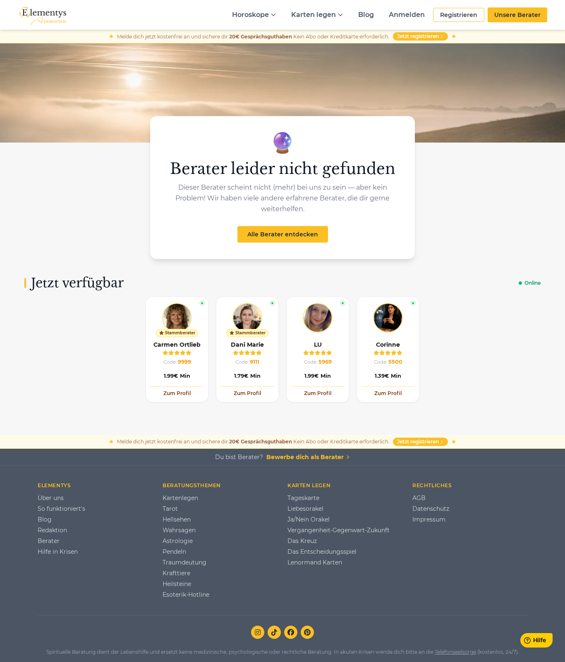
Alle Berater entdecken (282, 234)
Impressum (428, 519)
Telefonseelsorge (455, 652)
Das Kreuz (302, 541)
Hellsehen (177, 519)
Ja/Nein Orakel (308, 519)
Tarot (170, 508)
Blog (366, 15)
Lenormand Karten (314, 562)
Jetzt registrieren (418, 36)
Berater (49, 541)
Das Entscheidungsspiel (322, 551)
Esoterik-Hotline (186, 594)
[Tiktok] (274, 632)
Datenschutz (430, 508)
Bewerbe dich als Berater (305, 457)
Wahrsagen (179, 530)
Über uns (51, 498)
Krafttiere (176, 573)
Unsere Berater (517, 15)
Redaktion (52, 530)
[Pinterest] (307, 632)
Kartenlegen (180, 498)
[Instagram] (257, 632)
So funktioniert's (61, 508)
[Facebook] (290, 632)
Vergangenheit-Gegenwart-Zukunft (338, 530)
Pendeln (174, 551)
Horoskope (250, 15)
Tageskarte (303, 498)
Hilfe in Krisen (58, 551)
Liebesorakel (305, 508)
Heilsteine (177, 584)
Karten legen (313, 15)
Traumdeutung (184, 562)
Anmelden (407, 15)
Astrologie (178, 541)
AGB (419, 498)
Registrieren (458, 15)
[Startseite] (42, 15)
